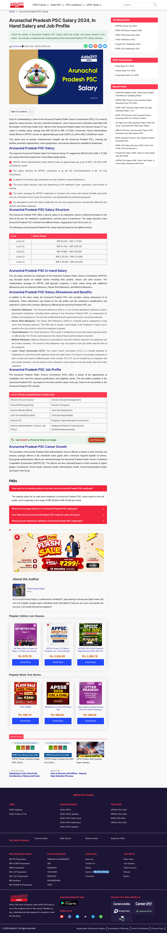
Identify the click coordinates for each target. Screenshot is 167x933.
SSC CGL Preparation (18, 876)
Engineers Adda (118, 838)
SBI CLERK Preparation (19, 863)
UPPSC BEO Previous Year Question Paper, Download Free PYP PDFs (134, 101)
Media (88, 868)
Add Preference (97, 440)
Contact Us (90, 863)
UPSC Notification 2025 (125, 39)
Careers (96, 872)
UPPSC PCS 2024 (119, 810)
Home (12, 12)
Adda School (65, 838)
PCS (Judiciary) (74, 5)
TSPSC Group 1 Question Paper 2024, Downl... (26, 761)
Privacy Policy (157, 928)
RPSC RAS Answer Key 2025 (128, 35)
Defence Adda (91, 838)
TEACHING (52, 872)
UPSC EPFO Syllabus (69, 814)
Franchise (89, 876)
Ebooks (127, 872)
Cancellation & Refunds (118, 928)
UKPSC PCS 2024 (119, 822)
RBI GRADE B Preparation (20, 885)
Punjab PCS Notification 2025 (128, 44)
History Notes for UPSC (126, 71)
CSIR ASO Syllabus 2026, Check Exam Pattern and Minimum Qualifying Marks (135, 94)
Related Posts (16, 737)
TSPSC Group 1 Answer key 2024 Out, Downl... (58, 761)
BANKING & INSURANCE (58, 859)
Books (126, 876)
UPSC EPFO (65, 810)
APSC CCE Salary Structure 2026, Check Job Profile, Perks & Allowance (134, 146)
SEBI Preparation (16, 868)
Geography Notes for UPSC (127, 75)
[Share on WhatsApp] (86, 46)
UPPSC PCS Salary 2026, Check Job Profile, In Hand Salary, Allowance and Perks (135, 161)
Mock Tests (128, 859)
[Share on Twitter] (105, 46)
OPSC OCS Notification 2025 (127, 49)
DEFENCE (51, 876)
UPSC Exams (39, 5)
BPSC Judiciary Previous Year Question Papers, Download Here (135, 139)
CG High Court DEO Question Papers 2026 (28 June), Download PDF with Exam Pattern (135, 124)
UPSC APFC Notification (70, 822)
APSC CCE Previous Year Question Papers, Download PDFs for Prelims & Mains (134, 116)
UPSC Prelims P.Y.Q (18, 814)
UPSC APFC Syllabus (69, 827)
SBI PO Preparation (17, 859)
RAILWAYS (52, 868)
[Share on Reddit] (95, 46)
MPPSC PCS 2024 (119, 814)
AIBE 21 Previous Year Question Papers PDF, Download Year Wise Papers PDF (134, 131)
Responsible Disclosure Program (91, 928)
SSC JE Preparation (18, 872)
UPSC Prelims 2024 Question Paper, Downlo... (89, 761)
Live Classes (129, 863)
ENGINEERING (54, 880)
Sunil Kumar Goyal (35, 589)
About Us (89, 859)
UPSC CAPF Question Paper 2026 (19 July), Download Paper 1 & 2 (134, 109)
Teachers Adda (41, 838)
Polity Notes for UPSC (125, 66)
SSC (49, 863)
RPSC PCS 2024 (118, 818)
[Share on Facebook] (100, 46)
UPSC (50, 885)
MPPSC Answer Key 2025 (126, 26)
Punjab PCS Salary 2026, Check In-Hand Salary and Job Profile (135, 154)
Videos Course (130, 868)
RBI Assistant (15, 880)
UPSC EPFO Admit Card (70, 818)
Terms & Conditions (140, 928)
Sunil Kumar (16, 46)
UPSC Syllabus (15, 810)
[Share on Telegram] (91, 46)
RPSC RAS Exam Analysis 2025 (129, 30)
